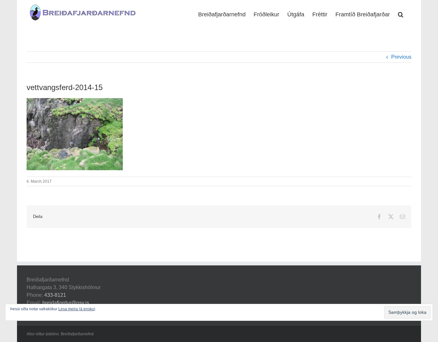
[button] (400, 14)
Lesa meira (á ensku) (76, 309)
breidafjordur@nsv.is (65, 302)
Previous (401, 57)
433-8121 (55, 295)
